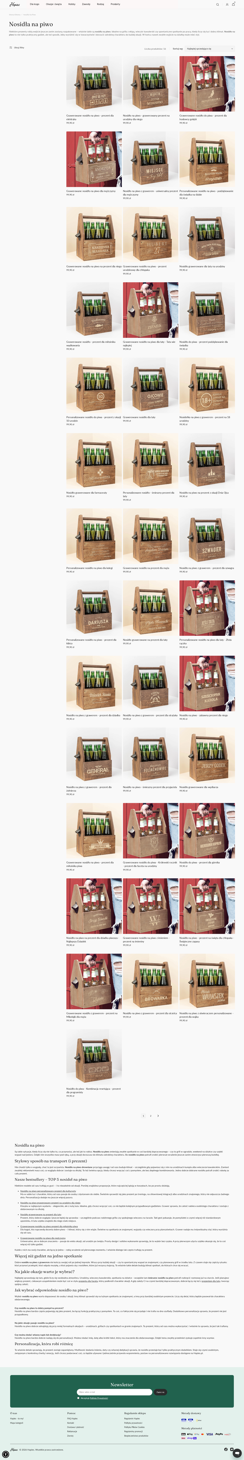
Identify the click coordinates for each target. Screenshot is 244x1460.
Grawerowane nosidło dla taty (139, 417)
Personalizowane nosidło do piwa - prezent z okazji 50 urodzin (93, 419)
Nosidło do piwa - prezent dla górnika (199, 862)
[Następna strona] (158, 1116)
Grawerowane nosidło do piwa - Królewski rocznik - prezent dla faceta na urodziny (150, 864)
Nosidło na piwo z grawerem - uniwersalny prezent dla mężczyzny (150, 192)
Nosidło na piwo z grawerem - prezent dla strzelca (150, 1013)
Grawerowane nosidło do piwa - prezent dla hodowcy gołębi (203, 117)
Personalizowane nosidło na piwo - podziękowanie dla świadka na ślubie (206, 192)
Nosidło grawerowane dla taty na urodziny (202, 266)
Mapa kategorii (16, 1423)
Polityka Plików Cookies (134, 1427)
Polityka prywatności (133, 1423)
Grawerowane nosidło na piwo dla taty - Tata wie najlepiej (149, 343)
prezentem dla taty (211, 1281)
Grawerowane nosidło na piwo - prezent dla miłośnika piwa (90, 864)
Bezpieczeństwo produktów (136, 1436)
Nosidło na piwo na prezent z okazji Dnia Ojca (204, 492)
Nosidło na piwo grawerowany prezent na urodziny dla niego (50, 1202)
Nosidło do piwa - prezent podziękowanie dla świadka (203, 343)
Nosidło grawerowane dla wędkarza (198, 787)
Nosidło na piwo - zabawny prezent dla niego (203, 715)
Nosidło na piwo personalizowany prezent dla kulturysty (48, 1191)
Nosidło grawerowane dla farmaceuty (86, 492)
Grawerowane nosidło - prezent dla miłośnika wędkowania (90, 343)
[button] (217, 4)
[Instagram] (232, 1449)
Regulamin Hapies (132, 1418)
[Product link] (94, 92)
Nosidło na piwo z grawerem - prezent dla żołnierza (89, 788)
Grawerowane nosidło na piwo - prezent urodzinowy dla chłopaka (144, 268)
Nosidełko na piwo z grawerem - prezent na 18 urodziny (204, 419)
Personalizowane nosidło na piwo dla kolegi (89, 567)
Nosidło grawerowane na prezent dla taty (145, 639)
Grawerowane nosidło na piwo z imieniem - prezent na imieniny (146, 939)
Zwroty (70, 1436)
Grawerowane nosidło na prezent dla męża (146, 567)
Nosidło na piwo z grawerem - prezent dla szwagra (206, 567)
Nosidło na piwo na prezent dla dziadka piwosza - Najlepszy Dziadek (92, 939)
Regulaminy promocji (133, 1431)
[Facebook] (226, 1449)
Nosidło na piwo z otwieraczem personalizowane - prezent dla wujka (206, 1015)
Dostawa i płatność (75, 1427)
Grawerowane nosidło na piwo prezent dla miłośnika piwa (49, 1226)
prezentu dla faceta (88, 1281)
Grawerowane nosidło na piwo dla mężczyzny (90, 191)
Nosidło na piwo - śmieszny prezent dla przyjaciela (150, 787)
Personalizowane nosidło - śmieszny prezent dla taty (148, 494)
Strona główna (14, 15)
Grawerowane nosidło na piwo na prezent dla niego (94, 266)
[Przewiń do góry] (240, 1456)
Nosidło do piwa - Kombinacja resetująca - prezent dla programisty (93, 1090)
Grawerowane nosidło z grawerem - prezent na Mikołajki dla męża (91, 1015)
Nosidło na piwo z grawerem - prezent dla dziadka (93, 715)
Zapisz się (160, 1392)
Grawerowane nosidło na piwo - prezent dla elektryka (90, 117)
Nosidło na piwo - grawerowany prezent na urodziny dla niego (146, 117)
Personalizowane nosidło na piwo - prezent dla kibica (91, 641)
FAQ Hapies (72, 1418)
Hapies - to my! (17, 1418)
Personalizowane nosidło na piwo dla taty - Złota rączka (205, 641)
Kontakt (70, 1423)
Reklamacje (72, 1431)
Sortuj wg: (178, 48)
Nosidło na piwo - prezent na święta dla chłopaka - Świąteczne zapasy (206, 939)
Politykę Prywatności (99, 1398)
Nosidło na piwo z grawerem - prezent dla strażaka (150, 715)
